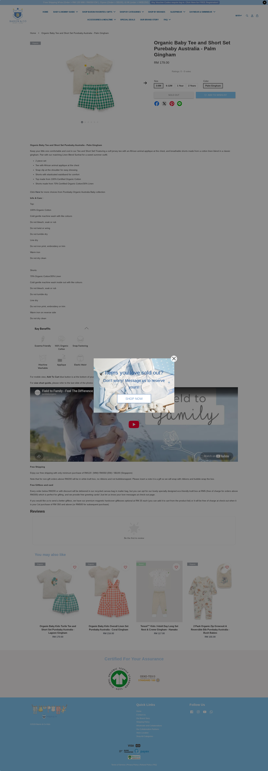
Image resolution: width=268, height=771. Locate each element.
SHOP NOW (134, 398)
